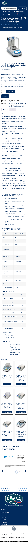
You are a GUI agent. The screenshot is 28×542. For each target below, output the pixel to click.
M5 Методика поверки (16, 351)
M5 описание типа (15, 349)
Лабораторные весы (13, 26)
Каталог (4, 515)
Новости (4, 522)
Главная (2, 24)
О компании (5, 512)
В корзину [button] (7, 384)
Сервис (3, 517)
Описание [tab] (5, 109)
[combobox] (9, 8)
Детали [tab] (13, 109)
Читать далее (21, 384)
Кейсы (3, 520)
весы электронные (17, 105)
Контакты (4, 524)
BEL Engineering (13, 103)
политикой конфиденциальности (18, 539)
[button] (23, 15)
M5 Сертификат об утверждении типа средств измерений (17, 346)
